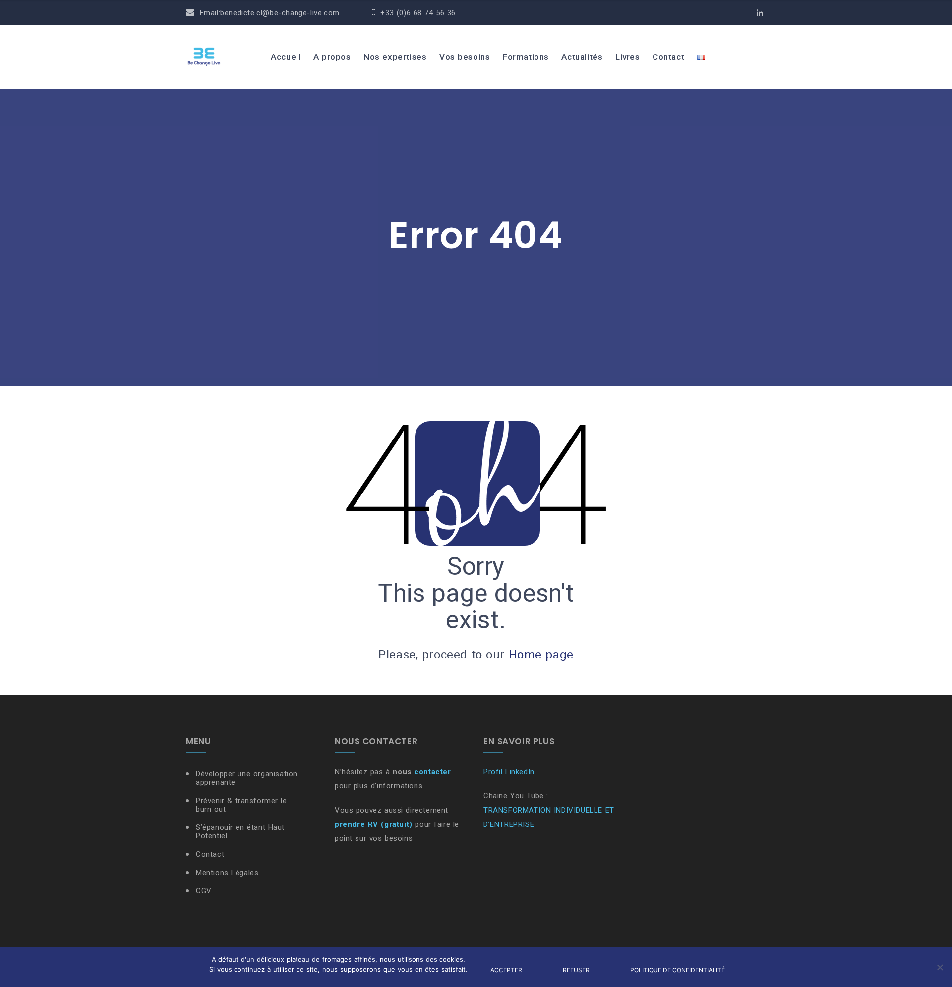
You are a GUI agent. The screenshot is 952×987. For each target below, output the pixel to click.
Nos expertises (394, 57)
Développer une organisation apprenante (247, 778)
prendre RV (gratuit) (374, 824)
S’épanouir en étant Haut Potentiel (240, 831)
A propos (332, 57)
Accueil (285, 57)
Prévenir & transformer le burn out (241, 805)
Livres (627, 57)
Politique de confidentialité (677, 970)
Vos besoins (464, 57)
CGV (204, 890)
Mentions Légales (227, 872)
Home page (541, 654)
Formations (526, 57)
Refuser (576, 970)
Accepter (506, 970)
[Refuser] (940, 967)
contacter (432, 772)
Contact (668, 57)
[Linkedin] (760, 12)
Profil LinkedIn (509, 772)
